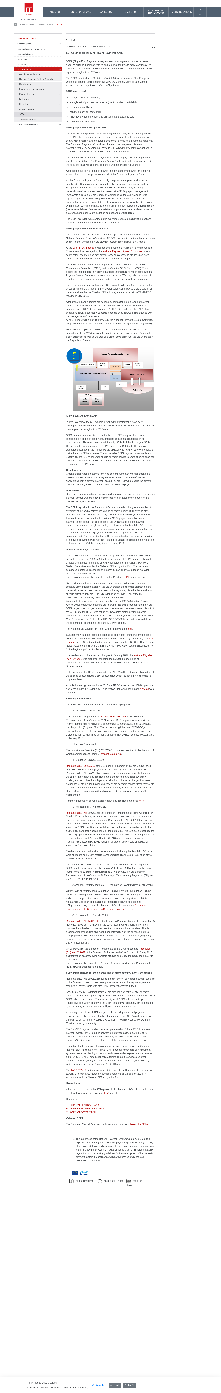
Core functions (27, 24)
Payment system (46, 24)
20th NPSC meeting (84, 248)
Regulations (25, 84)
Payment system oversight (31, 89)
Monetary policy (24, 44)
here (129, 629)
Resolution (22, 64)
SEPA (59, 24)
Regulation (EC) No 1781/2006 (83, 921)
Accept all (114, 1385)
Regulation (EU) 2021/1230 (80, 766)
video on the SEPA (138, 1124)
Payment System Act (110, 754)
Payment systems (27, 94)
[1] (116, 237)
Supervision (22, 59)
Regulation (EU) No (76, 813)
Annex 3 (144, 689)
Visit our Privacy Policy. (76, 1387)
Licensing (23, 104)
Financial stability (25, 54)
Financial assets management (31, 49)
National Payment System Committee (37, 79)
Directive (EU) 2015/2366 (113, 716)
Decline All (129, 1385)
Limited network (26, 109)
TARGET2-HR (78, 1070)
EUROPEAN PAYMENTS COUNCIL (85, 1108)
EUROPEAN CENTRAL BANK (82, 1105)
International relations (27, 124)
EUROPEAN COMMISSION (81, 1112)
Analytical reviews (27, 119)
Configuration (98, 1385)
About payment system (30, 74)
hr (200, 9)
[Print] (153, 47)
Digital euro (24, 99)
